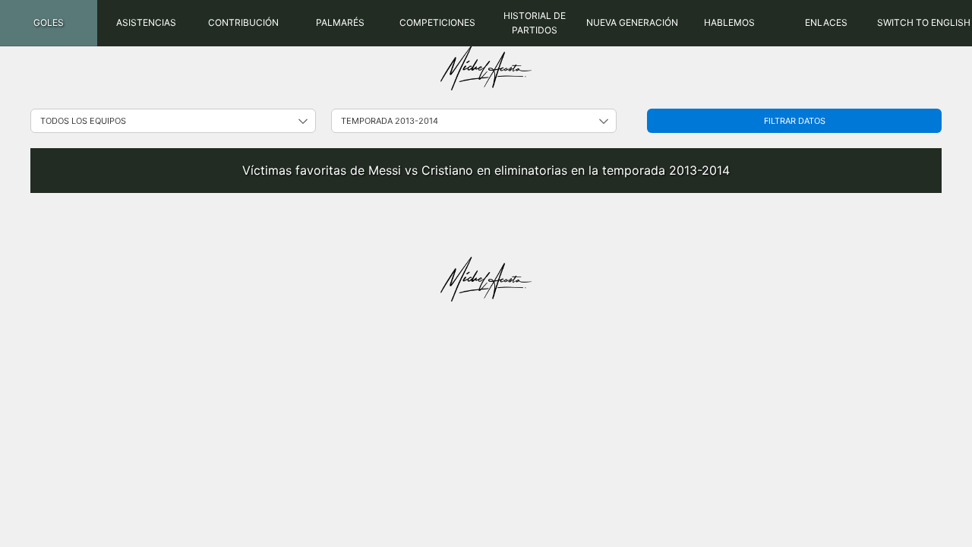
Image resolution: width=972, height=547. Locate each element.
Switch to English (923, 22)
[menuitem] (48, 23)
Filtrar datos (794, 120)
